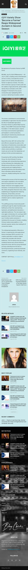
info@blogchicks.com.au (14, 549)
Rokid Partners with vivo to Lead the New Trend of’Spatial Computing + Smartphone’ (7, 283)
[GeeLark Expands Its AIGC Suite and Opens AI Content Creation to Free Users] (5, 336)
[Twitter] (11, 36)
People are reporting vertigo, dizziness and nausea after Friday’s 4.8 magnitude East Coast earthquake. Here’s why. (14, 421)
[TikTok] (15, 560)
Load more (13, 412)
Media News (8, 10)
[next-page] (5, 342)
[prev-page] (3, 342)
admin (6, 32)
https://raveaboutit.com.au (14, 306)
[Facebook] (8, 36)
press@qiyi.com (18, 256)
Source (4, 260)
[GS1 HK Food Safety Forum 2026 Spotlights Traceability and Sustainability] (5, 328)
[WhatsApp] (18, 36)
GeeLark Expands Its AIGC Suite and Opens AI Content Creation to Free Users (18, 335)
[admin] (3, 33)
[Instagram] (12, 560)
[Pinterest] (15, 36)
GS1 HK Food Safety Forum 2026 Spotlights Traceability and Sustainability (17, 327)
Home (3, 10)
